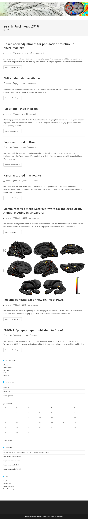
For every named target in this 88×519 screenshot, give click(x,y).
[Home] (4, 30)
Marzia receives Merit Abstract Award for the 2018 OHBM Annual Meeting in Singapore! (43, 211)
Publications (7, 367)
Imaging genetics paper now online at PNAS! (34, 300)
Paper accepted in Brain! (20, 142)
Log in (5, 481)
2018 (8, 30)
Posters (6, 370)
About (5, 365)
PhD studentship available (21, 78)
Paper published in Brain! (21, 109)
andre (8, 53)
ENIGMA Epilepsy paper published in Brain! (33, 330)
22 (5, 428)
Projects (6, 375)
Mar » (10, 441)
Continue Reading (13, 67)
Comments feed (8, 486)
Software (6, 373)
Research (32, 84)
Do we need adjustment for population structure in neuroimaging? (26, 452)
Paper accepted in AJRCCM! (22, 175)
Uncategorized (38, 53)
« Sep (5, 441)
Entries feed (7, 483)
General (6, 387)
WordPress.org (8, 489)
